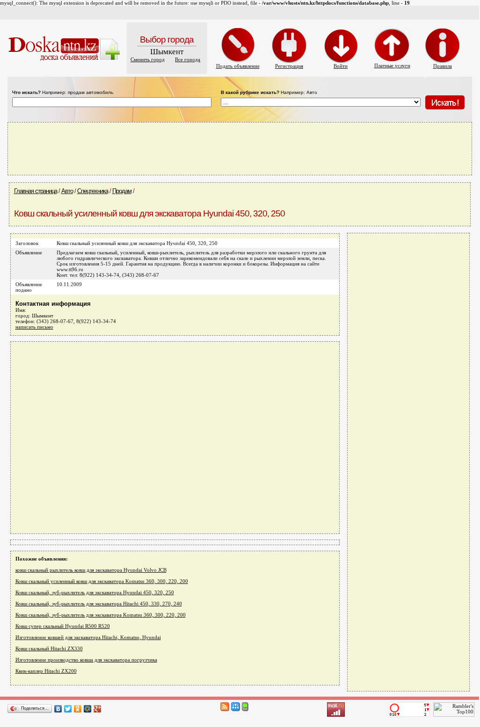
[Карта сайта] (235, 710)
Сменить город (148, 59)
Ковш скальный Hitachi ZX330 (49, 648)
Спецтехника (92, 190)
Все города (187, 59)
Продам (121, 190)
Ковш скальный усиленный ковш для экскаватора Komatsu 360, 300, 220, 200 (101, 581)
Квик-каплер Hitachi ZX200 (46, 671)
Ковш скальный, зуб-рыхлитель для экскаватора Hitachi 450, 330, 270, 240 (98, 603)
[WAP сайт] (245, 710)
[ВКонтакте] (58, 709)
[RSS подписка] (225, 710)
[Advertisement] (239, 148)
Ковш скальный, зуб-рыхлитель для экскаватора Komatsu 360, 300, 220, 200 (100, 615)
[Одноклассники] (78, 709)
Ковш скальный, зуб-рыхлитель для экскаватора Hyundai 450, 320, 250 (94, 592)
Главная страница (35, 190)
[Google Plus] (97, 709)
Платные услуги (392, 65)
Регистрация (289, 66)
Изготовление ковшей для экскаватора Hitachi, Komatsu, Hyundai (88, 637)
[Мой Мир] (88, 709)
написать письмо (34, 327)
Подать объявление (238, 66)
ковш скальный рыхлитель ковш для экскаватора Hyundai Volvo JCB (91, 570)
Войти (341, 66)
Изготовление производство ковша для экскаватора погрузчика (86, 659)
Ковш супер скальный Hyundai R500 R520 (62, 626)
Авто (67, 190)
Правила (442, 66)
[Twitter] (68, 709)
